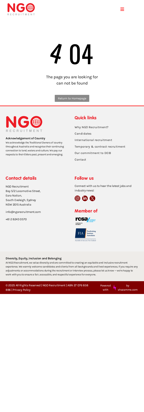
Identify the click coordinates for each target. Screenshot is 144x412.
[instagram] (77, 199)
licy (28, 290)
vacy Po (21, 290)
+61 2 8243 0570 (16, 219)
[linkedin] (85, 199)
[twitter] (92, 199)
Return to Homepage (72, 98)
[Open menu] (122, 9)
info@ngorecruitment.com (23, 212)
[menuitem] (106, 127)
